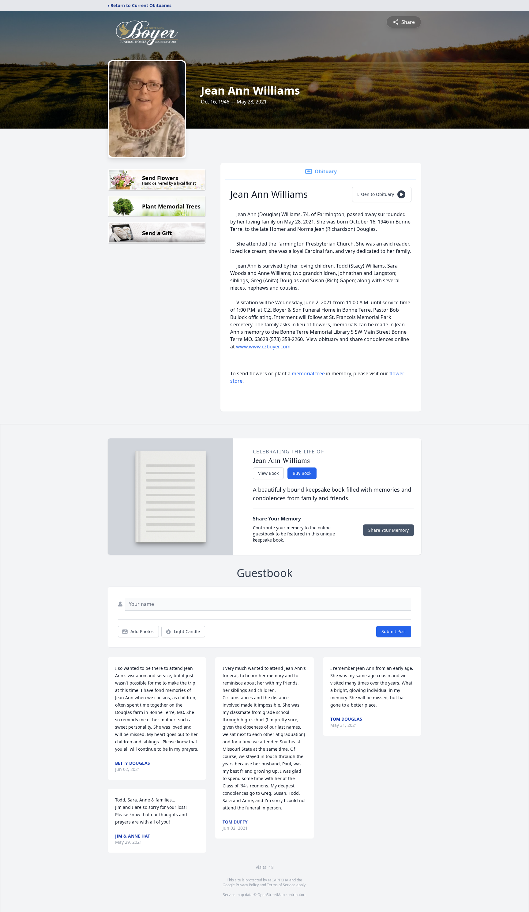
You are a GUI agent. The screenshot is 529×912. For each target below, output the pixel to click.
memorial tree (308, 373)
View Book (268, 473)
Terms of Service (281, 885)
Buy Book (302, 473)
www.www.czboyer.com (263, 346)
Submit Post (393, 631)
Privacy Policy (247, 885)
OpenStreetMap (271, 894)
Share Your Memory (388, 530)
